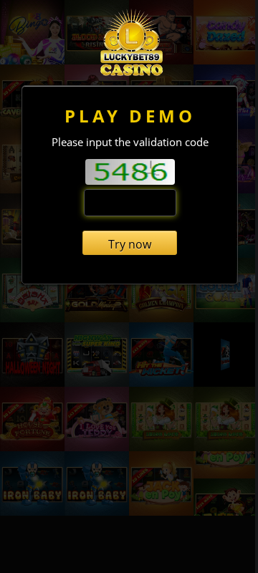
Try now (129, 244)
